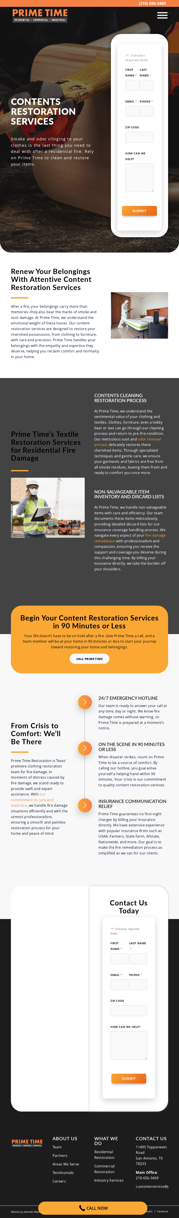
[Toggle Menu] (162, 15)
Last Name (145, 72)
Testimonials (63, 1172)
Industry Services (109, 1180)
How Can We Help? (135, 156)
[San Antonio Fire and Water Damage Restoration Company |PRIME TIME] (40, 15)
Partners (60, 1155)
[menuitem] (152, 3)
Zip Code (132, 127)
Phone (146, 101)
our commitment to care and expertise (32, 800)
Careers (59, 1181)
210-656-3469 (147, 1178)
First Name (131, 72)
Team (57, 1147)
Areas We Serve (66, 1164)
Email (131, 101)
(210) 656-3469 (152, 3)
